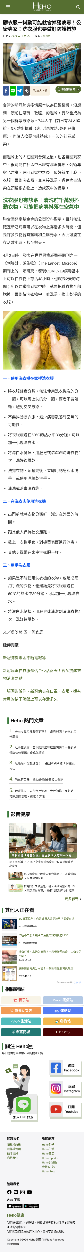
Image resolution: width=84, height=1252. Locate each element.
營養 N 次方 (49, 1167)
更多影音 (72, 899)
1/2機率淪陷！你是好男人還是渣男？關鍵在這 (46, 918)
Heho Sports (49, 1158)
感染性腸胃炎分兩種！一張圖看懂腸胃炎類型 (46, 968)
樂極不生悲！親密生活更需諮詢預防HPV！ (45, 935)
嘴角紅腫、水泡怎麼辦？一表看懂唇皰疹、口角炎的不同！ (50, 953)
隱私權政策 (14, 1144)
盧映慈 (47, 36)
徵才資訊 (12, 1153)
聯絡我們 (12, 1158)
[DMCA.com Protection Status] (13, 1244)
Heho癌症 (48, 1153)
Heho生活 (48, 1149)
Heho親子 (48, 1144)
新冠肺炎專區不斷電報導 (24, 658)
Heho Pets (48, 1171)
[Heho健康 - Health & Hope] (42, 7)
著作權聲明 (14, 1149)
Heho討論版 (49, 1162)
